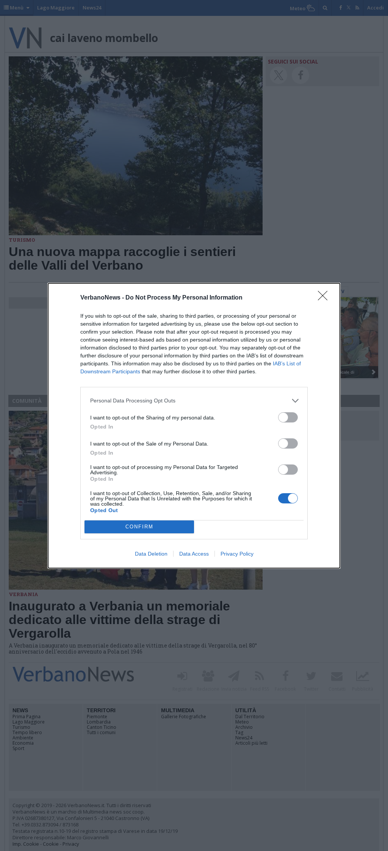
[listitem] (194, 401)
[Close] (325, 298)
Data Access (194, 554)
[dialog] (194, 425)
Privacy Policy (237, 554)
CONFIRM (139, 527)
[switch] (288, 417)
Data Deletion (151, 554)
